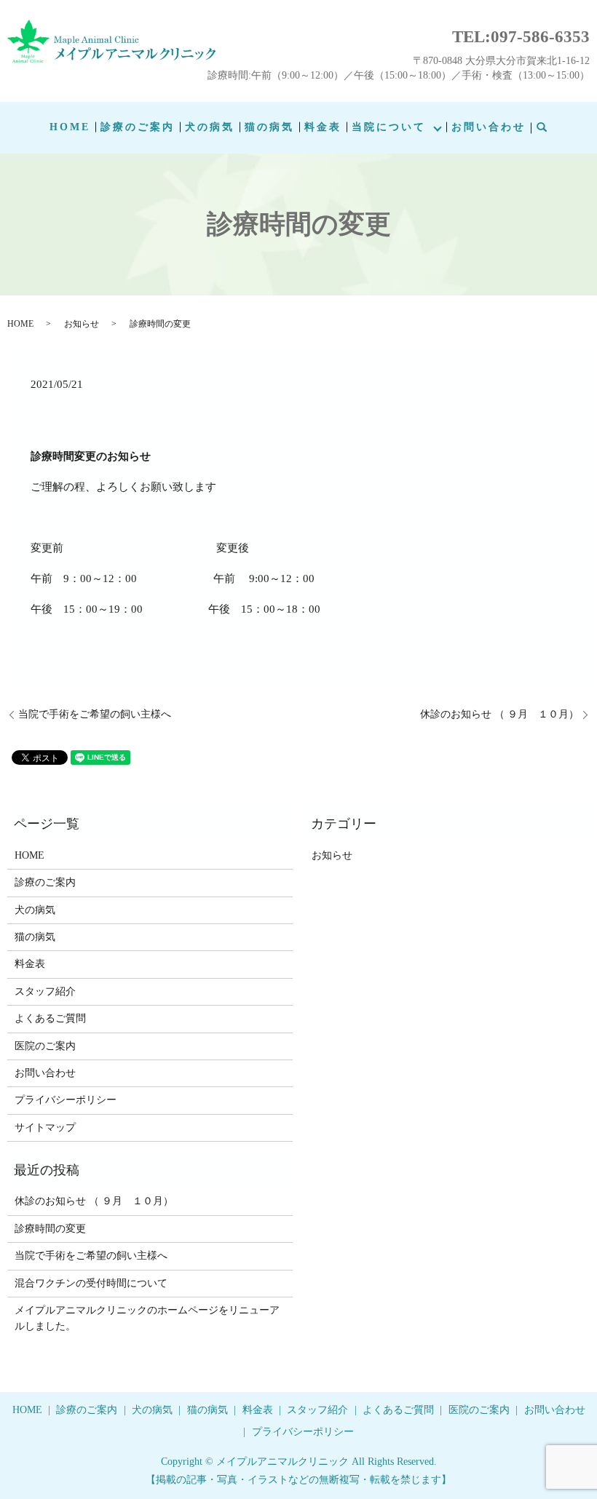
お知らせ (81, 324)
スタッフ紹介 (45, 991)
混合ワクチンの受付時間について (91, 1283)
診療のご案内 (137, 127)
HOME (70, 127)
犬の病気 (209, 127)
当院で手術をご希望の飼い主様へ (94, 714)
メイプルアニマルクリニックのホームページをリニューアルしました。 (147, 1318)
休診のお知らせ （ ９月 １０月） (499, 714)
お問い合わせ (488, 127)
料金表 (322, 127)
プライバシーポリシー (65, 1099)
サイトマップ (45, 1127)
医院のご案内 (45, 1046)
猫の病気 (269, 127)
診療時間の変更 (50, 1228)
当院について (389, 127)
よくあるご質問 (50, 1018)
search (550, 127)
